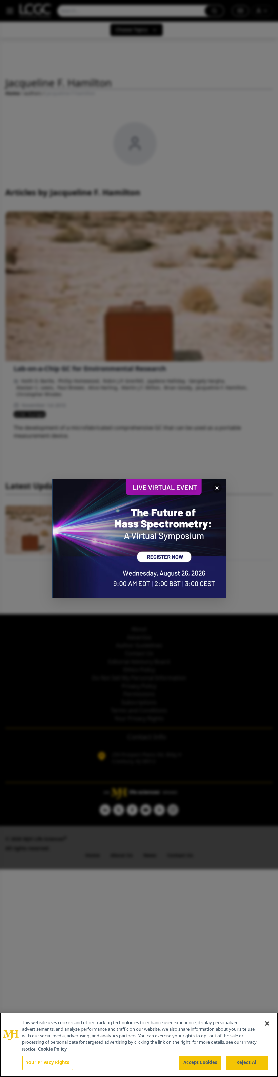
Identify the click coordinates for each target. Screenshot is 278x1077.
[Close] (267, 1023)
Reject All (247, 1062)
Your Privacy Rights (47, 1062)
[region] (139, 1045)
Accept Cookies (200, 1062)
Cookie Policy (52, 1049)
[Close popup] (217, 488)
